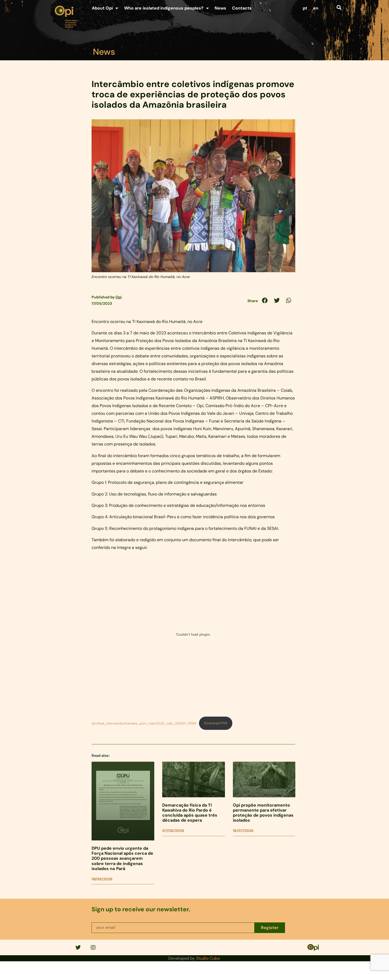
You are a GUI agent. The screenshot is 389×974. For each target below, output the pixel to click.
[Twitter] (78, 947)
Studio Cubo (208, 958)
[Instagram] (93, 947)
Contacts (242, 8)
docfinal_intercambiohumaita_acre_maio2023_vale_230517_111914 (144, 723)
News (220, 8)
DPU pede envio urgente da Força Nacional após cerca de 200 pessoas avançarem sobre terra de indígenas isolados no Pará (122, 858)
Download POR (215, 723)
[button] (338, 7)
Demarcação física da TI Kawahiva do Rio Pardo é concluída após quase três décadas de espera (189, 812)
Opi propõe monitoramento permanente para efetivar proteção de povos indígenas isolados (263, 812)
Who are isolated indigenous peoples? (163, 8)
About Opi (102, 8)
